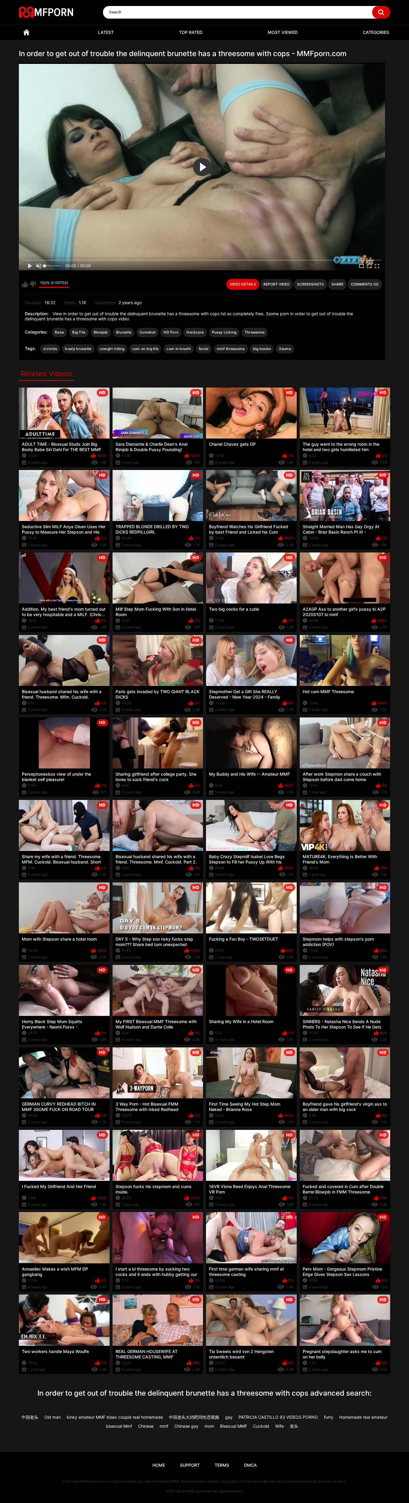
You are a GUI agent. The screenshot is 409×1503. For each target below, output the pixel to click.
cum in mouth (178, 348)
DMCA (250, 1465)
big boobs (262, 348)
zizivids (50, 348)
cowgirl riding (112, 348)
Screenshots (310, 284)
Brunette (123, 332)
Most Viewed (283, 32)
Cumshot (147, 332)
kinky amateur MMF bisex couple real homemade (115, 1417)
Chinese (146, 1426)
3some (285, 348)
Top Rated (190, 32)
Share (337, 284)
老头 (294, 1426)
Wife (279, 1426)
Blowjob (101, 332)
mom (209, 1426)
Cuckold (261, 1426)
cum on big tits (145, 348)
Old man (52, 1417)
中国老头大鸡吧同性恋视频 (194, 1417)
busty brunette (78, 348)
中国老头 (30, 1417)
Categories (376, 32)
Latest (106, 32)
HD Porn (170, 332)
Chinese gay (186, 1426)
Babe (59, 332)
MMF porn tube (199, 1491)
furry (328, 1417)
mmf (164, 1426)
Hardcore (195, 332)
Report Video (276, 284)
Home (26, 32)
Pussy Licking (224, 332)
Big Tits (78, 332)
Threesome (255, 332)
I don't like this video (33, 284)
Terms (222, 1465)
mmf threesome (231, 348)
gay (229, 1417)
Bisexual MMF (233, 1426)
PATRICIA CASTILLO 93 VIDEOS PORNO (278, 1417)
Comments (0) (365, 284)
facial (204, 348)
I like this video (25, 284)
